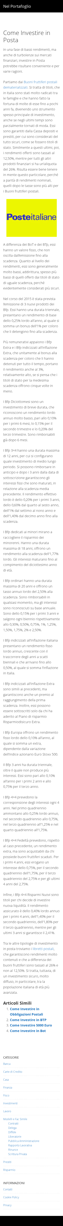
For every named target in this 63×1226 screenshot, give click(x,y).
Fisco (6, 1095)
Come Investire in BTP (28, 1020)
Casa (6, 1079)
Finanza (7, 1087)
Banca (6, 1064)
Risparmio (9, 1170)
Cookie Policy (11, 1197)
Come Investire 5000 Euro (31, 1025)
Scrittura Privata (17, 1154)
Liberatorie (14, 1136)
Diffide (12, 1132)
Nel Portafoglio (17, 6)
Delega (12, 1128)
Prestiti (7, 1162)
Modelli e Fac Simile (15, 1119)
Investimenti (10, 1103)
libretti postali (43, 948)
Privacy (7, 1205)
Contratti (13, 1123)
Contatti (7, 1189)
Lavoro (7, 1111)
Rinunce (13, 1150)
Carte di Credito (12, 1072)
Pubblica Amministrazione (23, 1141)
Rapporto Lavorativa (20, 1145)
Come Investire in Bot (28, 1031)
